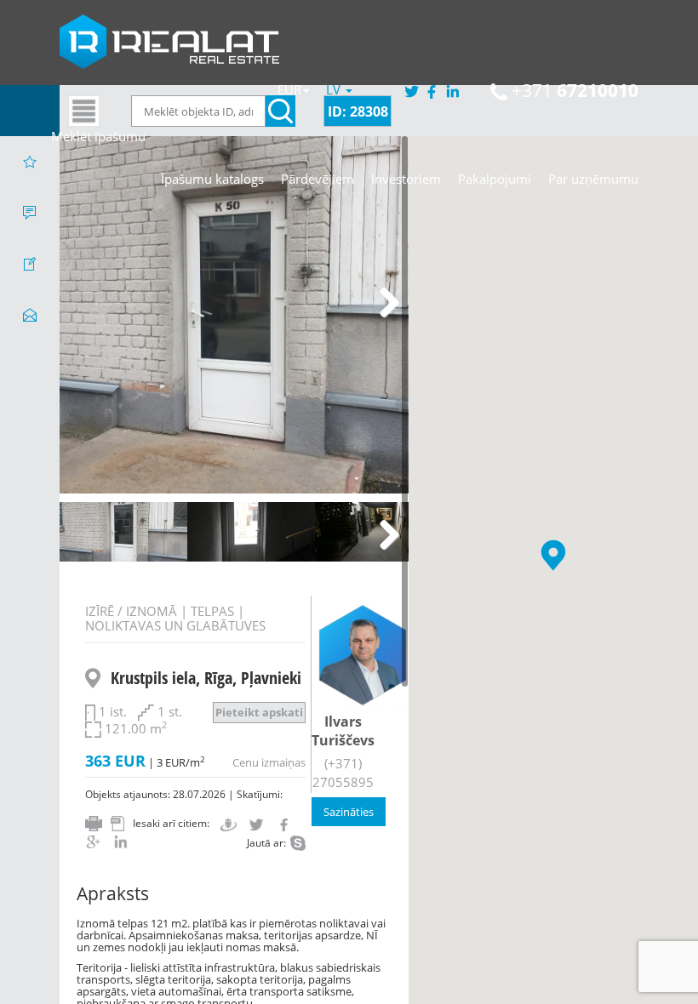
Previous (85, 304)
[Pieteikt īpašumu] (30, 263)
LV (335, 89)
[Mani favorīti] (30, 161)
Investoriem (406, 178)
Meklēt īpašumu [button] (98, 136)
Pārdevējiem (317, 178)
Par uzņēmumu (593, 178)
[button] (553, 555)
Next (383, 304)
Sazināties (348, 811)
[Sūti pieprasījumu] (30, 314)
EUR (289, 89)
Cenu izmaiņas (269, 762)
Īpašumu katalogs (212, 178)
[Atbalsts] (30, 212)
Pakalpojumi (494, 178)
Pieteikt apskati (259, 712)
